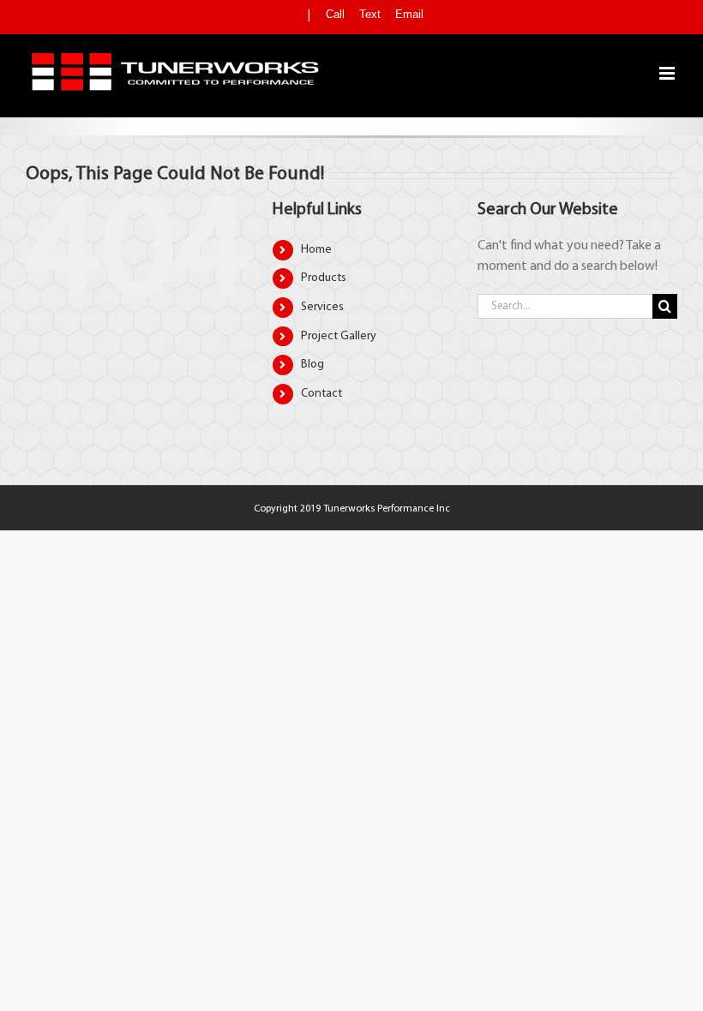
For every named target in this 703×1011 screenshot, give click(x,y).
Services (322, 307)
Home (316, 249)
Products (323, 278)
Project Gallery (338, 336)
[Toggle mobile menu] (668, 73)
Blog (312, 364)
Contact (321, 393)
